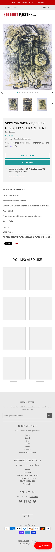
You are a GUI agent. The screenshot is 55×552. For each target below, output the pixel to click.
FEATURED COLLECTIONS (27, 475)
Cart (47, 7)
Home (27, 435)
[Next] (52, 92)
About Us (7, 232)
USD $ (16, 7)
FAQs (5, 227)
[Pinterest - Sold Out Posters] (34, 501)
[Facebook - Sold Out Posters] (25, 501)
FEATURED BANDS (27, 481)
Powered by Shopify (28, 544)
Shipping (8, 139)
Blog (27, 441)
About (27, 446)
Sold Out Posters (31, 541)
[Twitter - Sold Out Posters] (20, 501)
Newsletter (27, 484)
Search (27, 438)
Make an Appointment (27, 452)
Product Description (13, 189)
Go (49, 415)
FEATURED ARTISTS (27, 478)
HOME (27, 469)
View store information (16, 176)
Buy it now (27, 162)
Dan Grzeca (10, 132)
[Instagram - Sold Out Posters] (29, 501)
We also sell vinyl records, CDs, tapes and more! (26, 237)
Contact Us (34, 497)
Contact (27, 449)
